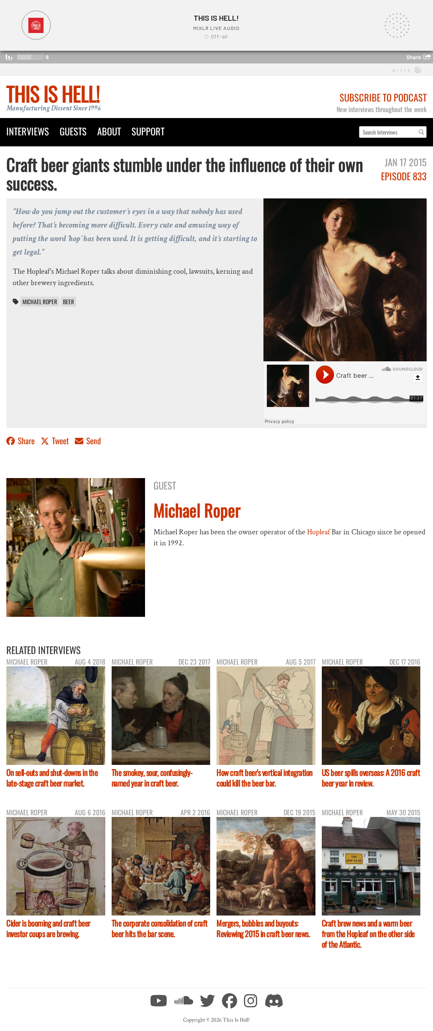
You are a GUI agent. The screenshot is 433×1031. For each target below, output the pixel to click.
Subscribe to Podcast (383, 97)
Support (148, 131)
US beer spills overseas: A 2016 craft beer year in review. (371, 777)
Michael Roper (39, 301)
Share (26, 440)
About (109, 131)
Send (93, 440)
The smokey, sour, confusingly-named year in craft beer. (152, 777)
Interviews (27, 131)
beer (68, 301)
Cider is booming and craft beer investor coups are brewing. (48, 928)
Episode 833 (404, 176)
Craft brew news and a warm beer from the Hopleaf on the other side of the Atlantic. (368, 933)
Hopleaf (318, 532)
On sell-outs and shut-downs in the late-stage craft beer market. (52, 777)
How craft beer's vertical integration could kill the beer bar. (264, 777)
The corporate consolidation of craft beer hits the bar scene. (160, 928)
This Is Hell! (53, 93)
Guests (73, 131)
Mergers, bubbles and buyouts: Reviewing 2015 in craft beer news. (263, 928)
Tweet (60, 440)
